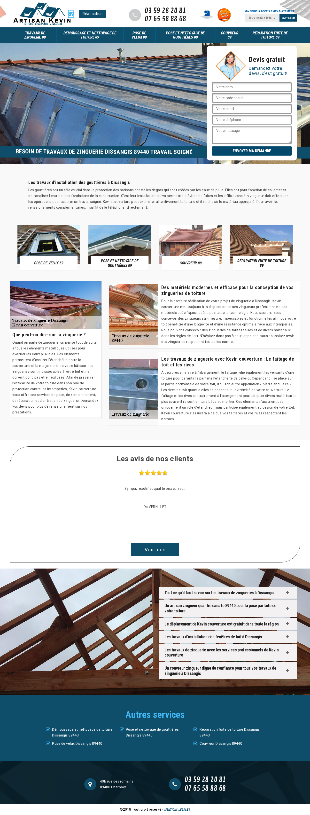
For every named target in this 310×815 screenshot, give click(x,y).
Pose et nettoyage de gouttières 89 (185, 35)
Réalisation (92, 13)
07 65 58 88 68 (165, 19)
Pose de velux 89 (139, 35)
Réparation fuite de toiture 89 (270, 35)
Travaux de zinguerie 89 (35, 35)
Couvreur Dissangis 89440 (221, 743)
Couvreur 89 (229, 35)
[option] (48, 247)
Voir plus (155, 550)
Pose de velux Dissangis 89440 (77, 743)
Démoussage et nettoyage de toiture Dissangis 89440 (82, 732)
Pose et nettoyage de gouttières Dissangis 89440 (152, 732)
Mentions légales (177, 809)
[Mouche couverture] (43, 13)
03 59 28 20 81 (165, 11)
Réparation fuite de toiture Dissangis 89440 (230, 732)
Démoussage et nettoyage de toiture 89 (89, 35)
